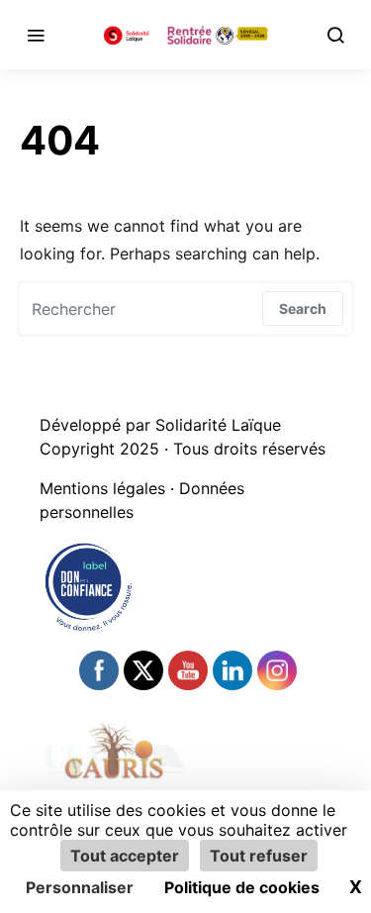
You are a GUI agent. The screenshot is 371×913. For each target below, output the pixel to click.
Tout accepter (124, 855)
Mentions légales (102, 488)
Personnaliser (80, 887)
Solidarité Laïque (218, 425)
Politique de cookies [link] (242, 887)
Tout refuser (259, 855)
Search (302, 308)
